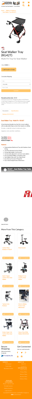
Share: (3, 65)
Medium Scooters (8, 388)
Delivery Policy (23, 379)
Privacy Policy (23, 372)
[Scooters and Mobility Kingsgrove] (10, 3)
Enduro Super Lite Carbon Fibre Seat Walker (7, 333)
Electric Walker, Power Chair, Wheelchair (22, 305)
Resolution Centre (8, 368)
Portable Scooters (8, 386)
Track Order (8, 366)
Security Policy (23, 376)
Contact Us (23, 366)
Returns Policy (23, 374)
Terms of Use (23, 369)
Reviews (5, 114)
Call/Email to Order (9, 69)
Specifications (15, 110)
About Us (23, 364)
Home (2, 10)
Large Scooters (8, 390)
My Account (8, 364)
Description (6, 110)
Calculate (16, 90)
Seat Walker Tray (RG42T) (9, 12)
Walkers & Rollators (11, 10)
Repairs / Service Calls (8, 383)
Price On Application (8, 257)
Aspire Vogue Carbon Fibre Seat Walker (7, 277)
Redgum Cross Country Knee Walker (22, 277)
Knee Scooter (22, 247)
